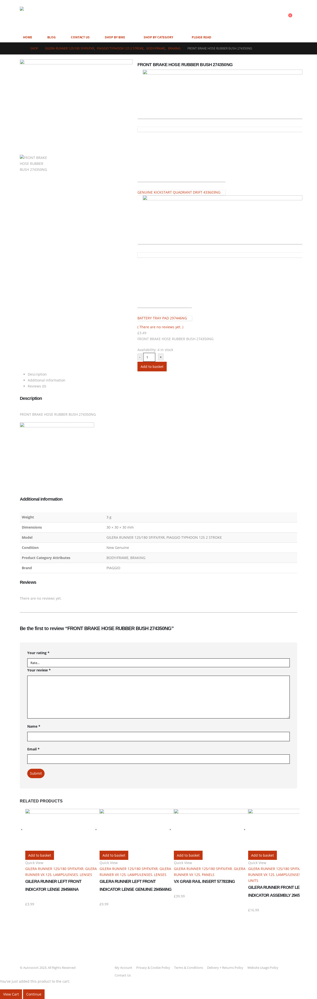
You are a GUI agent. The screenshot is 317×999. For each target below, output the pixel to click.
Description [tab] (37, 374)
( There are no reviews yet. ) (160, 327)
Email (33, 749)
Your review (39, 670)
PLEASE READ (201, 37)
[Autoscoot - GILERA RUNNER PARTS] (69, 16)
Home (27, 37)
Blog (51, 37)
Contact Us (80, 37)
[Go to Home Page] (21, 48)
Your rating (38, 652)
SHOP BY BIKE (115, 37)
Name (33, 726)
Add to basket (152, 366)
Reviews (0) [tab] (37, 386)
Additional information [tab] (46, 380)
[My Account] (278, 16)
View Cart (11, 994)
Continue (33, 994)
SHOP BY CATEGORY (158, 37)
